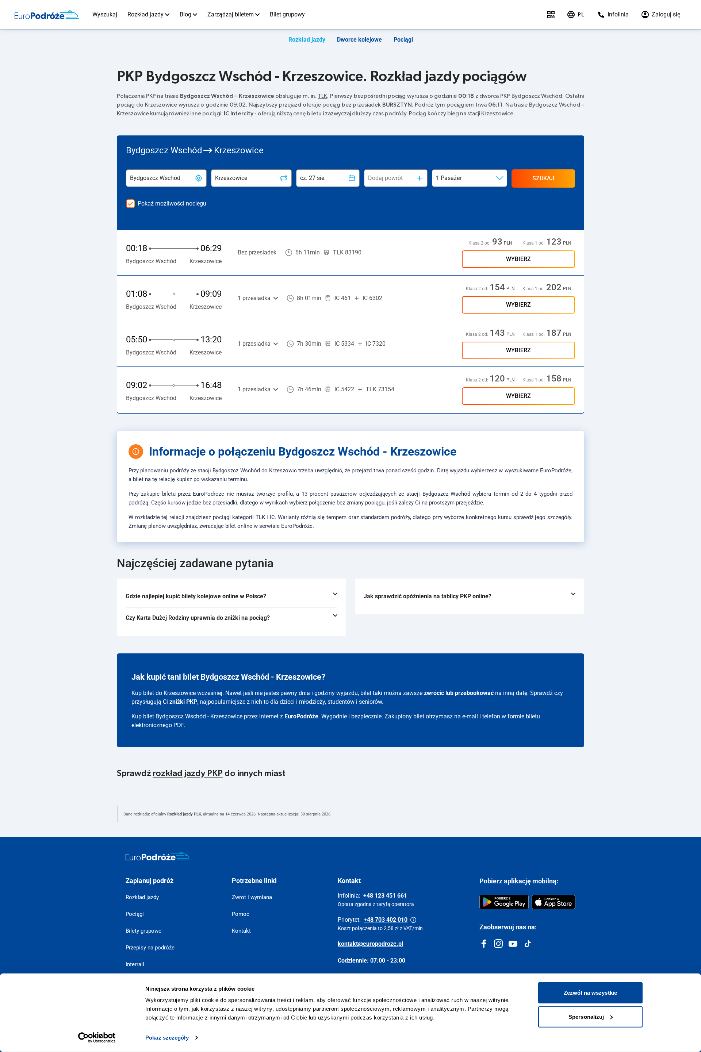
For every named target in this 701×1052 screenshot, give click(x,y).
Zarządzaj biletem (230, 14)
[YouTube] (513, 943)
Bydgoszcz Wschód (554, 105)
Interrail (135, 964)
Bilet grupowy (287, 14)
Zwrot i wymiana (252, 897)
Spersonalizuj (586, 1016)
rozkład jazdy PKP (188, 773)
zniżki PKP (183, 701)
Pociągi (403, 39)
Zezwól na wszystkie (590, 993)
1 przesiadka (254, 298)
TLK (322, 96)
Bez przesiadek (257, 252)
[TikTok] (527, 943)
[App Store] (553, 902)
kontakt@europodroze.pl (370, 943)
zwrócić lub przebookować (459, 693)
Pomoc (240, 914)
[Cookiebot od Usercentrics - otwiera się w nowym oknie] (97, 1037)
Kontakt (241, 931)
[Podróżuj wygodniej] (551, 14)
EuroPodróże (301, 716)
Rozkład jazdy (145, 14)
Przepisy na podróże (150, 947)
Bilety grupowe (143, 931)
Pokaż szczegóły (167, 1037)
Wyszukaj (104, 14)
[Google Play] (504, 902)
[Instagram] (498, 943)
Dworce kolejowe (359, 39)
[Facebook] (483, 943)
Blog (185, 14)
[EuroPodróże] (158, 856)
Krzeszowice (133, 113)
